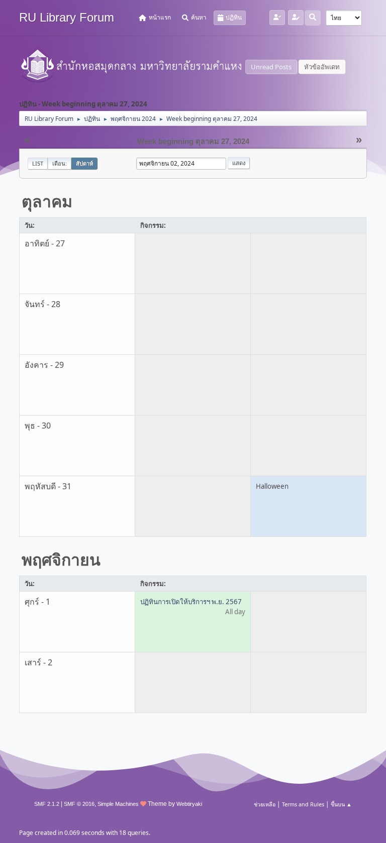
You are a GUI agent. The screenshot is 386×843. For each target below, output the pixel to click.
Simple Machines (118, 804)
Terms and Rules (303, 804)
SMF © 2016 (79, 804)
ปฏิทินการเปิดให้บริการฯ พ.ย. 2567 (191, 601)
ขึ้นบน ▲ (341, 804)
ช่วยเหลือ (264, 804)
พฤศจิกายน (61, 559)
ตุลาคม (47, 201)
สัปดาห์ (84, 163)
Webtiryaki (189, 804)
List (37, 163)
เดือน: (59, 163)
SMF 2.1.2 (46, 804)
